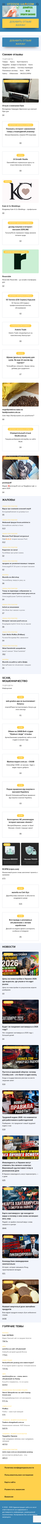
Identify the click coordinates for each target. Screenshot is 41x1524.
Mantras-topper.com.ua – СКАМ (20, 762)
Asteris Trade (20, 330)
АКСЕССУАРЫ (25, 73)
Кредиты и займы (8, 67)
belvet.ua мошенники (10, 607)
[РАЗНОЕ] (20, 202)
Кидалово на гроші (10, 550)
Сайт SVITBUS (7, 1335)
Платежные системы (10, 70)
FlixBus (5, 1409)
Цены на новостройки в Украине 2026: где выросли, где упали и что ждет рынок (19, 981)
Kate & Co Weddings (11, 206)
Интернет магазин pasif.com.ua (14, 621)
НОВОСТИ (8, 946)
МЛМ (28, 70)
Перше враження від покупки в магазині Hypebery (20, 790)
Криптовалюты (22, 62)
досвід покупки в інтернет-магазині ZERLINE (20, 228)
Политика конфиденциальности (19, 1468)
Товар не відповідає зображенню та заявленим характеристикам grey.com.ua (18, 592)
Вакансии (9, 1497)
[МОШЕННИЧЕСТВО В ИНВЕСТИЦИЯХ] (20, 1067)
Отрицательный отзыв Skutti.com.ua (20, 434)
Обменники (13, 73)
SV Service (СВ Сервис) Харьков (20, 300)
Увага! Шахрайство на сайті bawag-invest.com (16, 1394)
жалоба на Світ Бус (20, 892)
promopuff (6, 483)
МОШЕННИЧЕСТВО (14, 681)
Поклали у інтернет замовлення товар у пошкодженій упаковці (20, 130)
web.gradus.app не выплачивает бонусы (20, 702)
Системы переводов (25, 67)
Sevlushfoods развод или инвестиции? (18, 1363)
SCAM (6, 677)
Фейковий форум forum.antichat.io (16, 522)
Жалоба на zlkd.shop (10, 577)
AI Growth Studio (20, 159)
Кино (22, 70)
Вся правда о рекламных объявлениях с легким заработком (20, 922)
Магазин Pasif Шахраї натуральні (15, 536)
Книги (30, 65)
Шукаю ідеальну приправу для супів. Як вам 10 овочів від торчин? (20, 360)
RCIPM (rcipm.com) (10, 869)
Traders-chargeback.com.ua (13, 1422)
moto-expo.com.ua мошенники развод (17, 1452)
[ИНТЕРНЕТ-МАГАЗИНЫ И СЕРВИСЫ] (20, 101)
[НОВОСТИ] (20, 974)
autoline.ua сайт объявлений (14, 1349)
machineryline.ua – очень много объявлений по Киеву (14, 1377)
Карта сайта (10, 1482)
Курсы (12, 62)
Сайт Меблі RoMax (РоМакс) (13, 634)
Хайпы (4, 73)
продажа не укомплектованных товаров (18, 563)
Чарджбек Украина (9, 1436)
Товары (5, 62)
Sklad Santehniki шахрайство (14, 648)
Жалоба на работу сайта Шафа (14, 662)
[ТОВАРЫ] (20, 405)
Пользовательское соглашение (19, 1475)
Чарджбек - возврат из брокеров (14, 65)
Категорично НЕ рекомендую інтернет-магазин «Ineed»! (20, 821)
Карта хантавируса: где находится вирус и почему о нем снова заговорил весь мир (20, 1216)
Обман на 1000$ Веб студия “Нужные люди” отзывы (20, 732)
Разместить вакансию (15, 1489)
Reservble (6, 276)
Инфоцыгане (7, 688)
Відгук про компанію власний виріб (16, 509)
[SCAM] (20, 864)
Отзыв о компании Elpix (13, 106)
